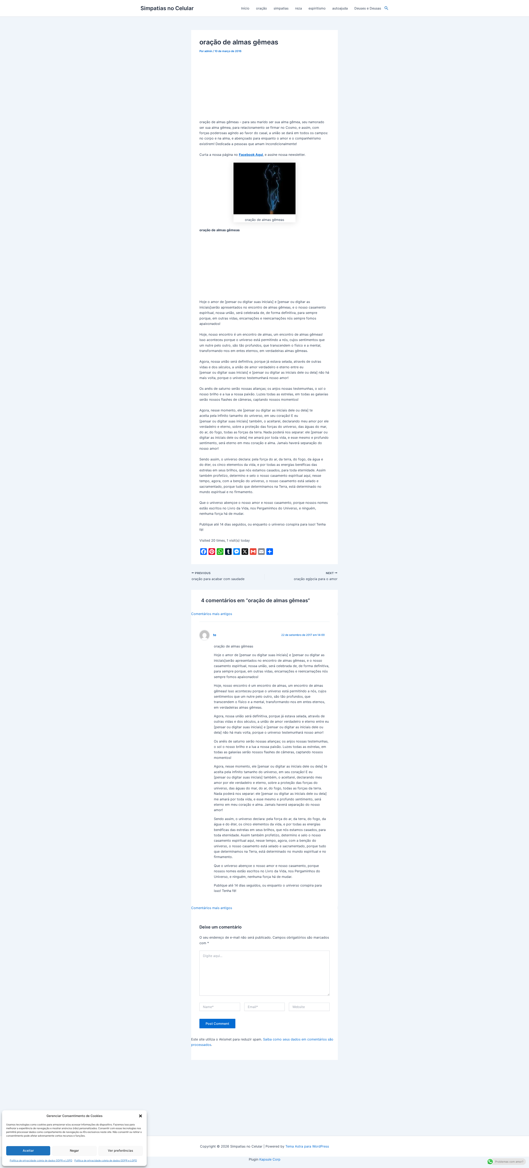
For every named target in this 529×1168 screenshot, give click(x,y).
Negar (74, 1151)
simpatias (281, 8)
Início (245, 8)
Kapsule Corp (269, 1159)
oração (261, 8)
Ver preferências (120, 1151)
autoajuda (340, 8)
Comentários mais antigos (211, 614)
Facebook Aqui (251, 155)
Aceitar (28, 1151)
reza (298, 8)
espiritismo (317, 8)
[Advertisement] (264, 89)
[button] (140, 1116)
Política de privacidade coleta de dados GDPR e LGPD (41, 1160)
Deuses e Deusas (367, 8)
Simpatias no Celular (167, 8)
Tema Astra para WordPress (307, 1146)
